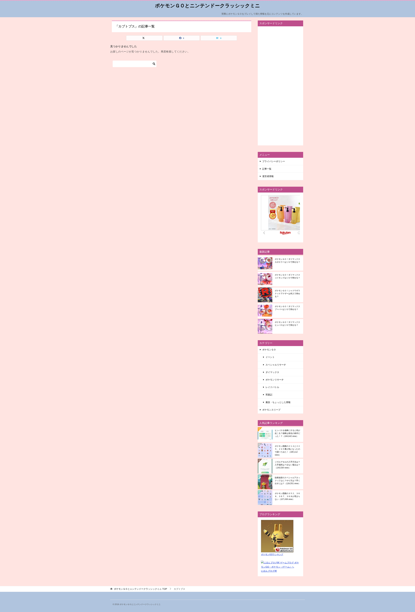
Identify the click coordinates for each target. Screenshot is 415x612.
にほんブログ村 (269, 571)
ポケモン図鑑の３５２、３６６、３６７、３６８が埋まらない (287, 496)
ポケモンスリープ (271, 409)
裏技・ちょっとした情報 (278, 402)
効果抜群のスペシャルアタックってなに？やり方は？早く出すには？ (287, 481)
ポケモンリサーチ (275, 379)
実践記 (269, 394)
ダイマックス (272, 372)
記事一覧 (266, 168)
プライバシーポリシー (273, 161)
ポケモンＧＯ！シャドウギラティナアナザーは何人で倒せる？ (287, 294)
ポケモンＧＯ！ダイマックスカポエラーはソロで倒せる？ (287, 260)
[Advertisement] (280, 86)
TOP (140, 589)
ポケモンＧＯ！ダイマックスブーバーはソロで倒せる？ (287, 307)
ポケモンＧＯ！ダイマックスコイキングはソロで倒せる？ (287, 276)
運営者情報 (268, 176)
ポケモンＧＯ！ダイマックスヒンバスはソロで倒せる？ (287, 323)
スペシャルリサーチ (276, 364)
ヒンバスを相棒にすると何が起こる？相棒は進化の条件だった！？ (287, 433)
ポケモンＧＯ (269, 349)
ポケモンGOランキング (272, 554)
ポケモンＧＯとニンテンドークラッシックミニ (207, 5)
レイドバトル (272, 387)
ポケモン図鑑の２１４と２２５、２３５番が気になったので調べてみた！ (287, 450)
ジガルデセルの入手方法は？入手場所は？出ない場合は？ (287, 465)
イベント (270, 357)
